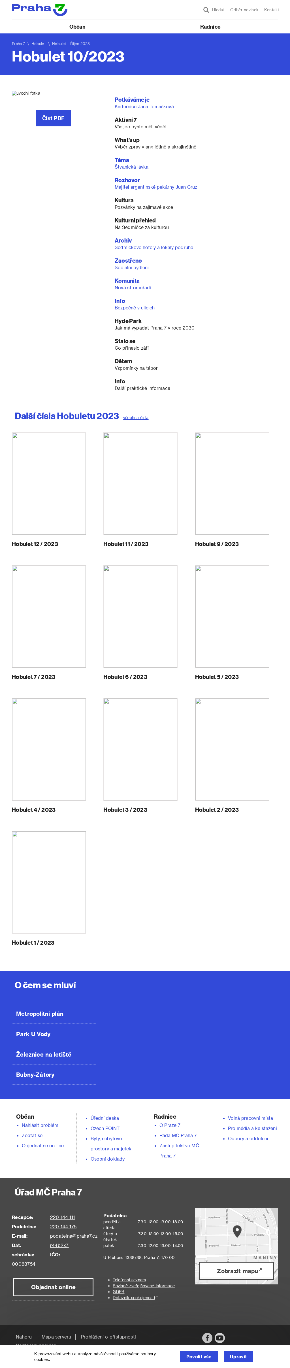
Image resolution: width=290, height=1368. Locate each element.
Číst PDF (53, 118)
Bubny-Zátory (35, 1074)
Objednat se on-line (43, 1145)
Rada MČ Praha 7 (178, 1135)
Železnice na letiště (43, 1054)
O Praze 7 (169, 1125)
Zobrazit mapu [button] (237, 1270)
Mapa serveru (56, 1336)
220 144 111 (62, 1217)
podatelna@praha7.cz (73, 1236)
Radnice (210, 26)
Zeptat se (32, 1135)
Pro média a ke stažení (252, 1128)
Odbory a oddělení (248, 1138)
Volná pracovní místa (250, 1118)
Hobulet (38, 43)
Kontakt (272, 9)
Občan (77, 26)
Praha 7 (18, 43)
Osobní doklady (108, 1158)
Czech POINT (105, 1128)
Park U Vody (33, 1034)
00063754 (23, 1264)
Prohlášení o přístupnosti (108, 1336)
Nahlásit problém (40, 1125)
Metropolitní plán (39, 1013)
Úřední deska (105, 1118)
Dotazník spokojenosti (134, 1297)
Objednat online (53, 1287)
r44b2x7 (59, 1245)
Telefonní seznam (129, 1279)
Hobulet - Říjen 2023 (71, 43)
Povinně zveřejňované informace (144, 1285)
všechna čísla (136, 417)
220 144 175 (63, 1226)
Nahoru (24, 1336)
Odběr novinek (244, 9)
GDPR (118, 1291)
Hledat (217, 9)
